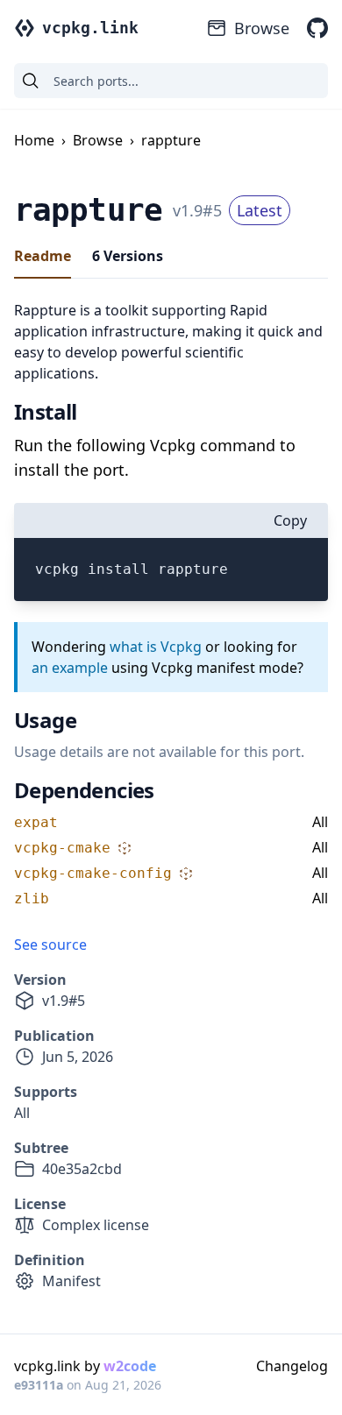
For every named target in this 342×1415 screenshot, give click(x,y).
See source (50, 944)
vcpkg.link (90, 27)
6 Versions (127, 255)
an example (70, 667)
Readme (42, 255)
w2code (129, 1366)
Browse (261, 28)
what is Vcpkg (156, 646)
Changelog (292, 1366)
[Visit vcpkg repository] (317, 28)
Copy (290, 520)
